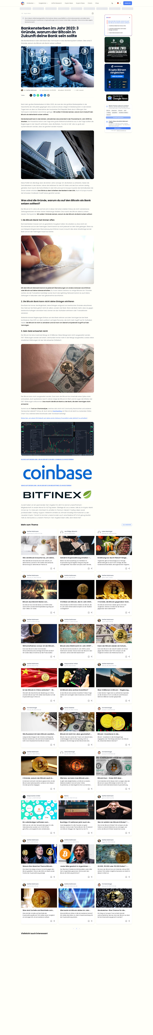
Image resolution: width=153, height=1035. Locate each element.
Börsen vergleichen (76, 535)
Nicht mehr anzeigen (76, 539)
